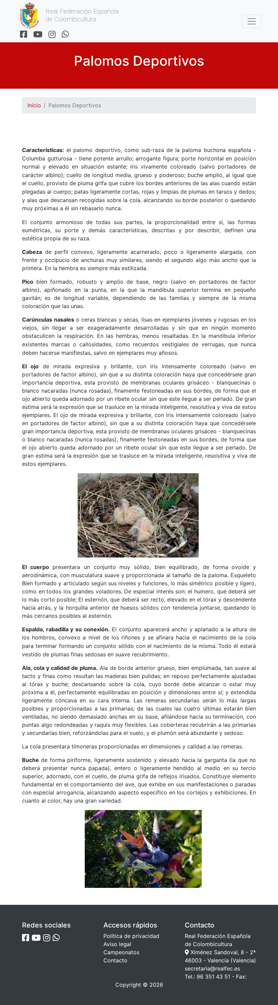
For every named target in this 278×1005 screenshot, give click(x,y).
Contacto (115, 960)
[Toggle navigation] (251, 21)
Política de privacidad (131, 936)
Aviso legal (117, 944)
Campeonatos (121, 952)
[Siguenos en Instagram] (52, 35)
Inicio (34, 105)
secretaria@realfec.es (212, 968)
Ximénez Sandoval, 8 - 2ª (222, 952)
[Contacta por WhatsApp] (65, 35)
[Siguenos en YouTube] (37, 35)
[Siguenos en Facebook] (23, 35)
